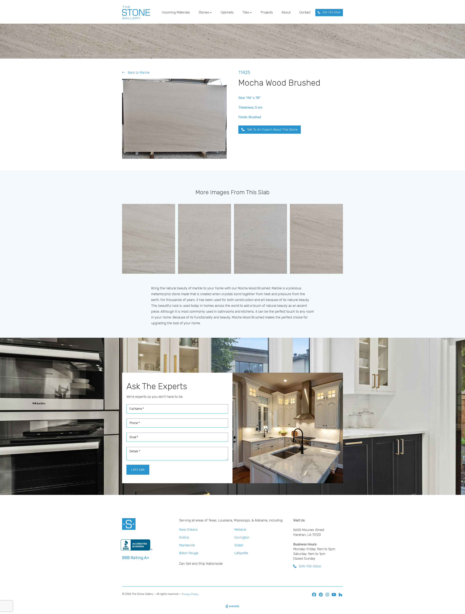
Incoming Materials (176, 12)
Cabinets (227, 12)
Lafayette (241, 553)
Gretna (184, 537)
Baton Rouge (188, 553)
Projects (267, 12)
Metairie (240, 530)
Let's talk (138, 469)
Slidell (238, 545)
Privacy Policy (190, 594)
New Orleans (188, 530)
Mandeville (187, 545)
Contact (305, 12)
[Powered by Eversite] (232, 606)
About (286, 12)
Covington (241, 537)
